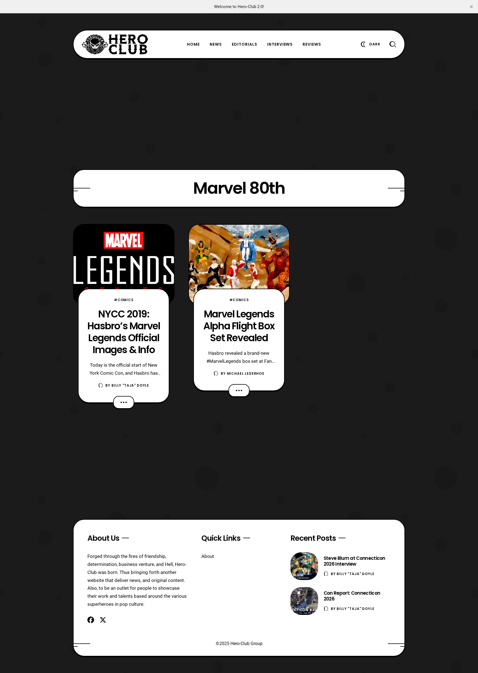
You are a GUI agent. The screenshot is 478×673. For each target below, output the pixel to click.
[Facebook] (90, 620)
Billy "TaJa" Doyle (130, 385)
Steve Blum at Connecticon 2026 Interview (354, 561)
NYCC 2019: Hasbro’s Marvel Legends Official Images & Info (123, 331)
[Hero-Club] (115, 44)
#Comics (124, 299)
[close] (471, 6)
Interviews (280, 44)
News (216, 44)
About (207, 556)
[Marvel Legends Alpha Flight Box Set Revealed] (239, 264)
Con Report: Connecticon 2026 (352, 596)
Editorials (244, 44)
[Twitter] (103, 620)
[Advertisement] (239, 114)
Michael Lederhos (245, 373)
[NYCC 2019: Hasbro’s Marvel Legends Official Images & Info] (124, 264)
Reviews (312, 44)
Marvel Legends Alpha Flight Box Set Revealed (239, 326)
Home (193, 44)
